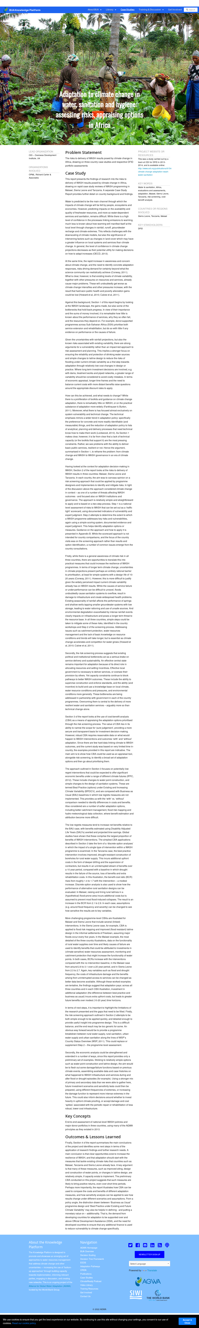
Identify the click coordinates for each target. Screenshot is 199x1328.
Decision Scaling (88, 1255)
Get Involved (175, 9)
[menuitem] (95, 10)
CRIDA (83, 1269)
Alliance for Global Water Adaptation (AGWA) (50, 1285)
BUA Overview (87, 1251)
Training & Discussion (150, 9)
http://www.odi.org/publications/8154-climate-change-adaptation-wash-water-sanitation (155, 171)
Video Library (86, 1284)
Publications (85, 1273)
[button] (129, 1245)
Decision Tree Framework (92, 1258)
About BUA (93, 9)
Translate (152, 1270)
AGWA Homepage (88, 1247)
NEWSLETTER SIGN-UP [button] (149, 1254)
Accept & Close (187, 1321)
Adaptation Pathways (90, 1266)
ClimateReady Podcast (90, 1281)
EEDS (83, 1262)
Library (109, 9)
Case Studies (127, 9)
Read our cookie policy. (24, 1323)
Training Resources (89, 1288)
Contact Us (85, 1296)
